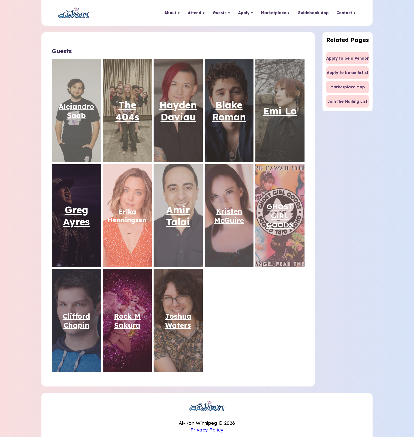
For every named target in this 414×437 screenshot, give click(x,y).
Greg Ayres (76, 216)
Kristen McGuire (229, 216)
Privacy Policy (207, 430)
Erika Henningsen (127, 216)
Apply (244, 12)
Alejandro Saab (76, 111)
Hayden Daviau (178, 111)
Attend (194, 12)
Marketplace (273, 12)
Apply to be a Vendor (347, 58)
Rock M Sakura (127, 321)
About (170, 12)
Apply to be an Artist (347, 72)
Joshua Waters (178, 321)
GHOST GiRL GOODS (279, 215)
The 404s (127, 111)
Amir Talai (178, 216)
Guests (220, 12)
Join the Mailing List (348, 101)
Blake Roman (229, 111)
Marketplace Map (347, 87)
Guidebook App (313, 12)
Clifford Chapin (76, 321)
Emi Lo (280, 111)
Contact (344, 12)
